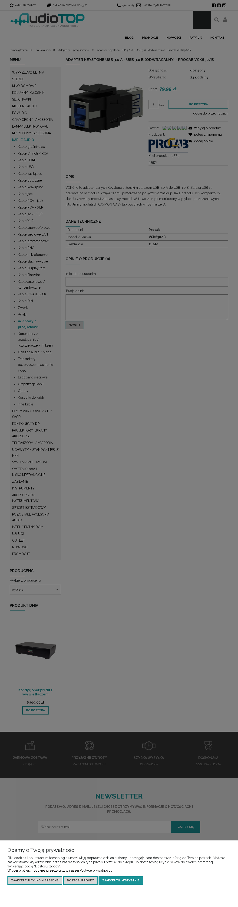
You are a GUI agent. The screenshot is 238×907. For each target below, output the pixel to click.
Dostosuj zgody (80, 880)
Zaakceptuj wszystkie (120, 880)
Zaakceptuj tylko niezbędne (35, 880)
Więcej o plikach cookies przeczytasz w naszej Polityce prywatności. (59, 870)
